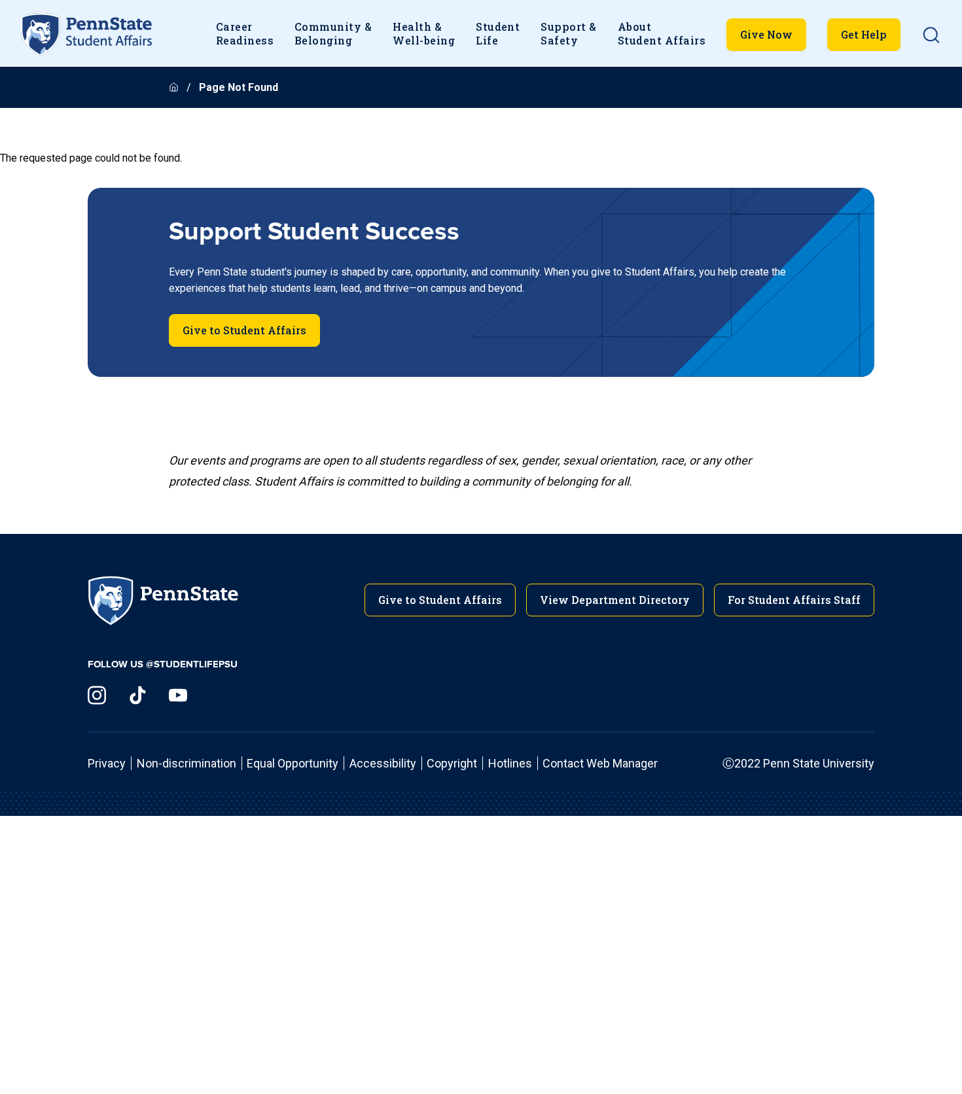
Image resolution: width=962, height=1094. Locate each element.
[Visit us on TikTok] (137, 695)
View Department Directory (615, 600)
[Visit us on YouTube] (178, 695)
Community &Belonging (333, 33)
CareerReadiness (245, 33)
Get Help (864, 34)
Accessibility (382, 763)
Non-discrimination (186, 763)
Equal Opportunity (292, 763)
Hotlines (510, 763)
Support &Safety (568, 33)
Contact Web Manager (600, 763)
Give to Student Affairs (244, 330)
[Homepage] (175, 87)
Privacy (107, 763)
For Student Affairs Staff (794, 600)
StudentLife (498, 33)
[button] (931, 35)
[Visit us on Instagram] (97, 695)
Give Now (766, 34)
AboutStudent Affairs (661, 33)
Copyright (452, 763)
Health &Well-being (424, 33)
